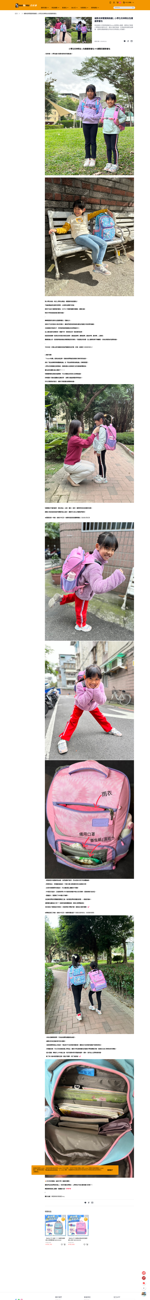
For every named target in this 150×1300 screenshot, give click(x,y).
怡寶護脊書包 (88, 347)
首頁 (16, 13)
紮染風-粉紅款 (86, 517)
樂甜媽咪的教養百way (58, 1196)
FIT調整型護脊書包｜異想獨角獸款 (84, 912)
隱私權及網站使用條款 (51, 1170)
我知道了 (110, 1170)
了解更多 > (36, 1171)
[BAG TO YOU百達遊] (26, 5)
